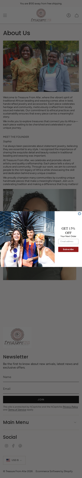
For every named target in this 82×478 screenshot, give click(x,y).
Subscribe (68, 249)
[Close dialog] (79, 213)
